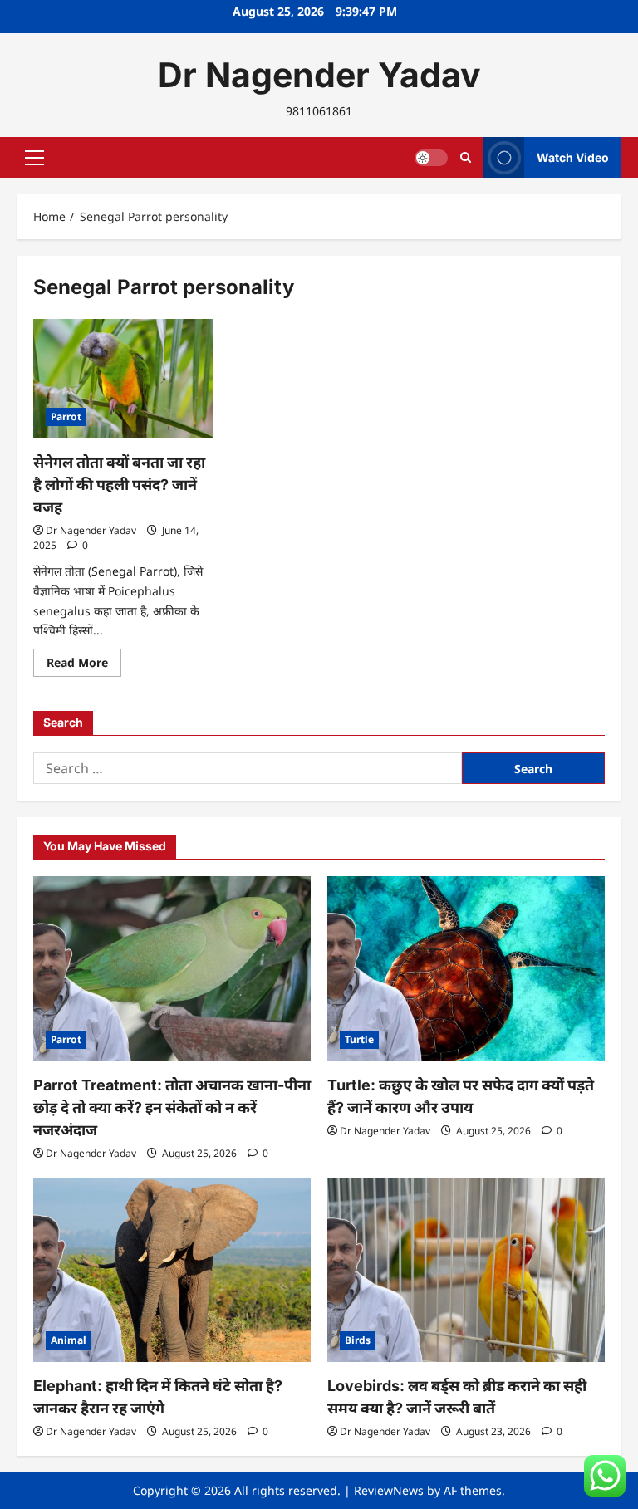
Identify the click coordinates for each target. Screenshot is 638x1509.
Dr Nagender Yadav (319, 75)
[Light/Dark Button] (431, 157)
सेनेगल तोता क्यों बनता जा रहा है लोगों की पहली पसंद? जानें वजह (119, 484)
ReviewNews (389, 1490)
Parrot (66, 416)
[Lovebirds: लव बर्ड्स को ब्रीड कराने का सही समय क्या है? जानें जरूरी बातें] (466, 1270)
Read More (84, 665)
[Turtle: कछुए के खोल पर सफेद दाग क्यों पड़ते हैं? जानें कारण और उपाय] (466, 968)
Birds (358, 1340)
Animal (68, 1340)
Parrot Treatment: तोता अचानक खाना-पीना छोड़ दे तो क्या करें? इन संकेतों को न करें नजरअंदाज (172, 1107)
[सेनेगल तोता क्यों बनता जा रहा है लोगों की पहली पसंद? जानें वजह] (123, 378)
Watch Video (573, 157)
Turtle (359, 1039)
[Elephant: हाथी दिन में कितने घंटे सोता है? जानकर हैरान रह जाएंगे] (172, 1270)
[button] (34, 157)
